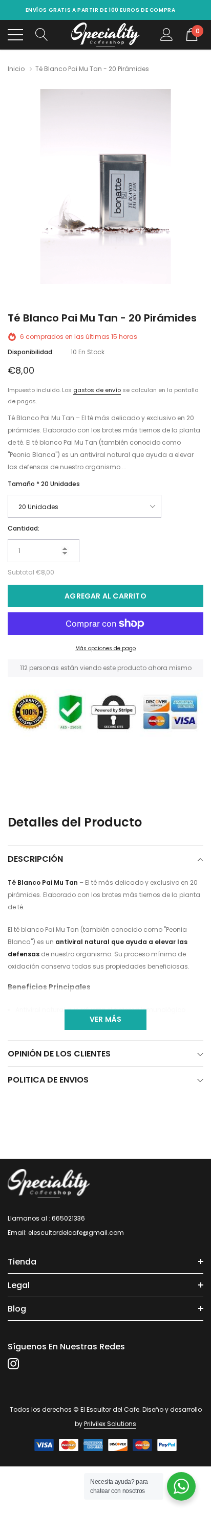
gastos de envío (97, 390)
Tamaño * (44, 483)
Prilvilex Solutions (110, 1423)
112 (24, 667)
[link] (49, 1183)
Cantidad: (23, 528)
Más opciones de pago (105, 648)
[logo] (105, 35)
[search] (41, 34)
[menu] (15, 34)
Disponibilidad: (31, 352)
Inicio (16, 68)
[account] (166, 34)
